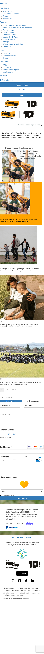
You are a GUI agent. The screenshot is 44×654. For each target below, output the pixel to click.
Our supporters (8, 32)
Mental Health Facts (10, 37)
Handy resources (9, 35)
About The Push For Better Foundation (17, 28)
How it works (7, 11)
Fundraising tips (9, 39)
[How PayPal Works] (12, 527)
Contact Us (22, 573)
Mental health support (11, 69)
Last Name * (28, 406)
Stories (5, 58)
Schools (6, 16)
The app (6, 41)
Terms (28, 537)
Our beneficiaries (9, 55)
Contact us (7, 67)
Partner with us (8, 30)
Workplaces (7, 18)
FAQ (12, 537)
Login (22, 95)
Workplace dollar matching (13, 44)
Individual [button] (12, 401)
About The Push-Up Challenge (14, 25)
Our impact (7, 53)
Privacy (20, 537)
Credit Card (12, 434)
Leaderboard (8, 46)
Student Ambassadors (11, 14)
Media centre (8, 72)
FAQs (5, 65)
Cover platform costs (9, 477)
